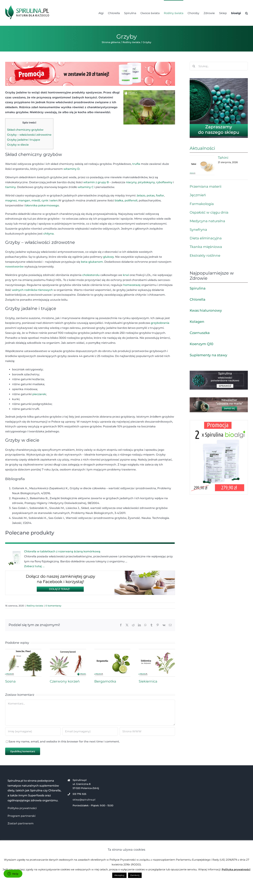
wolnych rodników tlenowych (32, 290)
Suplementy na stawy (208, 355)
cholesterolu (91, 275)
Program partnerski (21, 815)
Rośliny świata (35, 605)
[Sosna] (23, 650)
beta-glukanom (92, 261)
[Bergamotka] (112, 650)
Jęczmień (198, 195)
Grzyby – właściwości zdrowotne (29, 134)
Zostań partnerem (21, 823)
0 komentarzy (53, 605)
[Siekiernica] (157, 650)
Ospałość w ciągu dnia (209, 212)
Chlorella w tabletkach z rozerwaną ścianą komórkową (62, 551)
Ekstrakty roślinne (205, 255)
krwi (126, 275)
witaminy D (72, 169)
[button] (246, 13)
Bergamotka (105, 681)
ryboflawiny (164, 182)
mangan (24, 200)
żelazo (141, 195)
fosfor (160, 195)
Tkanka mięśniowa (206, 247)
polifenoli (131, 200)
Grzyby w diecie (18, 144)
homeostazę (132, 285)
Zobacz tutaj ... (34, 566)
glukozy (108, 256)
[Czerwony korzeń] (68, 650)
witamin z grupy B (96, 182)
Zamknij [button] (135, 875)
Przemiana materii (205, 186)
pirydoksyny (146, 182)
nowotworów (14, 266)
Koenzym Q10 (201, 344)
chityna (48, 233)
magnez (11, 200)
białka (119, 200)
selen (54, 200)
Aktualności (202, 148)
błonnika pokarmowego (42, 205)
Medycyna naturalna (207, 221)
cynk (44, 200)
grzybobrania (160, 323)
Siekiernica (148, 681)
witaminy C (85, 187)
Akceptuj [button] (119, 875)
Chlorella (197, 299)
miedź (35, 200)
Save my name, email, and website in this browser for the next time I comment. (64, 741)
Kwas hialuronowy (206, 310)
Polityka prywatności (22, 808)
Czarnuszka (200, 333)
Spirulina (197, 288)
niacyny (131, 182)
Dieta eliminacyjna (206, 238)
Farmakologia (202, 204)
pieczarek (39, 394)
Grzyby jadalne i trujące (23, 139)
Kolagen (197, 322)
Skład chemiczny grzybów (25, 129)
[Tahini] (202, 165)
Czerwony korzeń (65, 681)
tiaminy (10, 187)
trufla (136, 164)
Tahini (223, 158)
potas (151, 195)
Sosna (10, 681)
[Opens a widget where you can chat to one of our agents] (12, 874)
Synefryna (198, 230)
